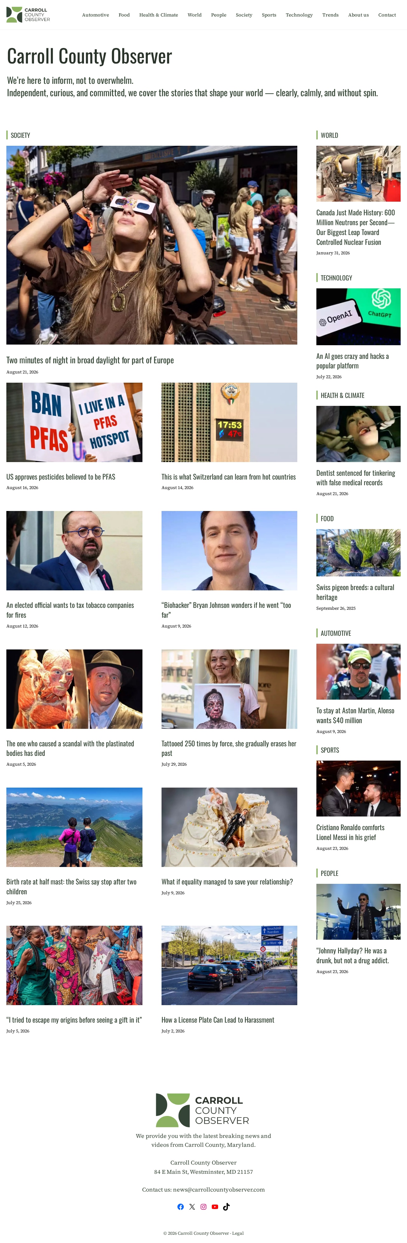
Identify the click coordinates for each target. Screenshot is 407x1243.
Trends (330, 14)
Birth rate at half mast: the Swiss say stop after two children (71, 886)
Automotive (95, 14)
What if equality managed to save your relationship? (227, 881)
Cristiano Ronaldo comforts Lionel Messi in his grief (350, 832)
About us (358, 14)
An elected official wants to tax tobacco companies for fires (70, 610)
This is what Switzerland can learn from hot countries (229, 476)
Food (124, 14)
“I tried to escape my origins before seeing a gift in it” (74, 1019)
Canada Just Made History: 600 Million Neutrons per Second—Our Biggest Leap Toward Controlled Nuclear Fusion (355, 226)
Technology (299, 14)
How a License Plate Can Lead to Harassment (218, 1019)
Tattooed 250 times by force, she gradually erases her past (229, 748)
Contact (387, 14)
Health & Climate (158, 14)
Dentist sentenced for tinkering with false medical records (355, 477)
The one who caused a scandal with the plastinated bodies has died (70, 748)
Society (244, 14)
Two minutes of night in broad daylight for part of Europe (90, 359)
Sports (269, 14)
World (195, 14)
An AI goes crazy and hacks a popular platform (352, 361)
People (218, 14)
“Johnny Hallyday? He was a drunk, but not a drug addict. (352, 955)
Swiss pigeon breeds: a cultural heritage (355, 592)
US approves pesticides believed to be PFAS (60, 476)
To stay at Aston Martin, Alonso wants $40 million (355, 715)
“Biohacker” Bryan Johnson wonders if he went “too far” (226, 610)
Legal (238, 1233)
